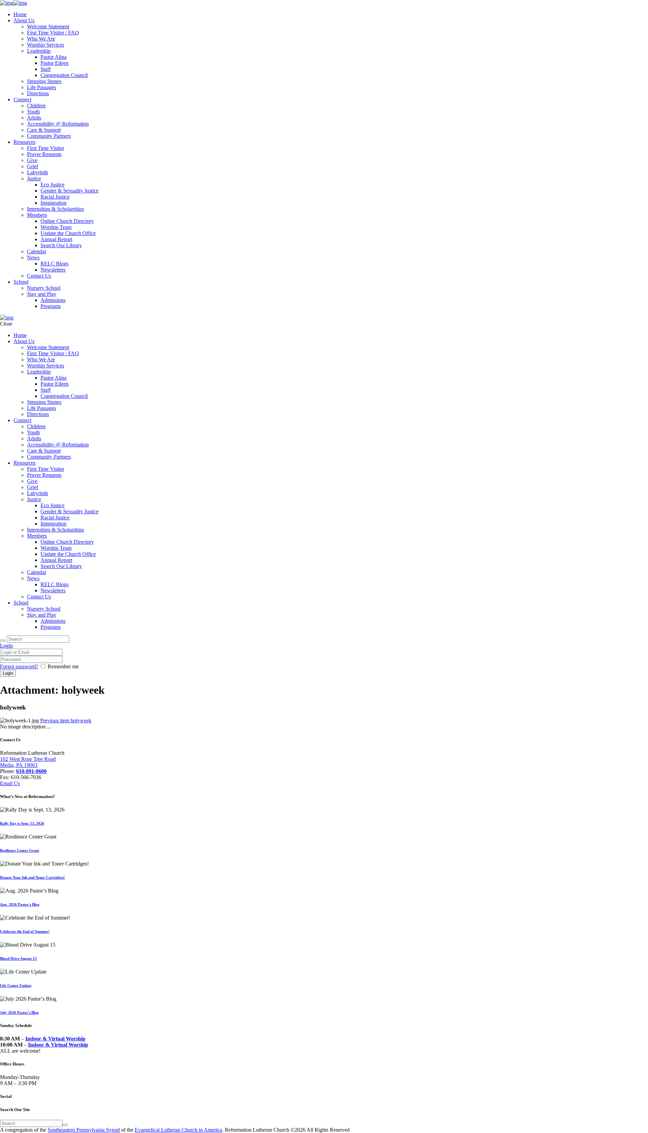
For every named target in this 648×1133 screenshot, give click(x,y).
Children (36, 105)
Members (37, 215)
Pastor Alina (53, 57)
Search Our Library (61, 245)
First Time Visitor (45, 148)
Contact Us (39, 276)
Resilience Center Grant (19, 850)
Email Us (10, 783)
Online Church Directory (67, 221)
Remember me (63, 666)
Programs (50, 306)
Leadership (39, 51)
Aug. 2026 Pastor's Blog (19, 904)
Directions (38, 93)
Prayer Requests (44, 154)
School (21, 282)
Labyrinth (37, 172)
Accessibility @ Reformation (58, 124)
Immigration (53, 203)
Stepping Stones (44, 81)
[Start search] (2, 641)
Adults (34, 118)
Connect (22, 99)
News (33, 257)
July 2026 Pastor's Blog (19, 1012)
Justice (34, 178)
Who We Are (41, 39)
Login (6, 645)
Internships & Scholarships (55, 209)
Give (32, 160)
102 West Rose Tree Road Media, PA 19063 (28, 762)
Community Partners (49, 136)
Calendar (36, 251)
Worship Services (45, 45)
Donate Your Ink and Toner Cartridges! (32, 877)
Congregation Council (64, 75)
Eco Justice (52, 184)
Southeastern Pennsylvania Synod (84, 1130)
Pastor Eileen (54, 63)
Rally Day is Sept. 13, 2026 (22, 823)
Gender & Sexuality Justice (69, 191)
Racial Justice (55, 197)
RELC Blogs (54, 263)
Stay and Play (41, 294)
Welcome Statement (48, 26)
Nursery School (43, 288)
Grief (32, 166)
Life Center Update (15, 985)
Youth (33, 111)
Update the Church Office (68, 233)
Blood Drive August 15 (18, 958)
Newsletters (52, 270)
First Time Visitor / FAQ (53, 32)
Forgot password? (19, 666)
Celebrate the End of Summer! (25, 931)
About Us (24, 20)
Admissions (52, 300)
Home (20, 14)
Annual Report (56, 239)
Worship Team (56, 227)
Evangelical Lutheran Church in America (178, 1130)
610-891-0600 (31, 771)
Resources (24, 142)
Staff (45, 69)
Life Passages (41, 87)
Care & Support (44, 130)
